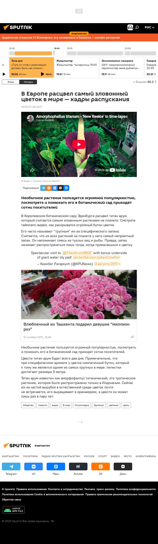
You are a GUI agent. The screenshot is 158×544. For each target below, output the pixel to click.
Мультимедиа (82, 405)
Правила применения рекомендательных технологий (119, 494)
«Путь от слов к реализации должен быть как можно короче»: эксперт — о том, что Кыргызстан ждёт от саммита (30, 69)
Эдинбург (99, 405)
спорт (102, 456)
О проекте (8, 489)
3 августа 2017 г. (107, 264)
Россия (89, 456)
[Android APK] (14, 510)
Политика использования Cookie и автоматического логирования (43, 494)
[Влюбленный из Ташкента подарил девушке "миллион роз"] (79, 294)
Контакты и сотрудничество (65, 489)
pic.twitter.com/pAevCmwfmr (97, 257)
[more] (132, 337)
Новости (42, 405)
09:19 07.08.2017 (31, 107)
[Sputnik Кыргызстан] (19, 30)
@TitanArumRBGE (77, 253)
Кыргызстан (10, 456)
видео (55, 405)
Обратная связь (11, 499)
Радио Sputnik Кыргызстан (61, 456)
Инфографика (146, 456)
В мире (66, 405)
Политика (30, 456)
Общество (28, 405)
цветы (126, 405)
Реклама (89, 489)
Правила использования (31, 489)
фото (128, 456)
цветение (113, 405)
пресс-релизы (105, 489)
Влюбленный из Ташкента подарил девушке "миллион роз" (77, 327)
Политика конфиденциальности (136, 489)
